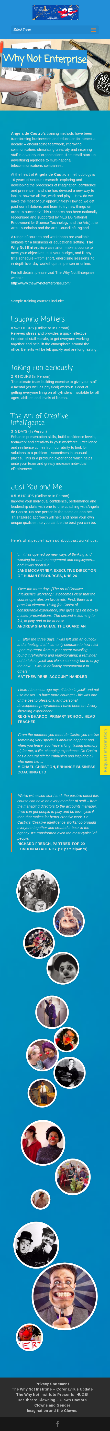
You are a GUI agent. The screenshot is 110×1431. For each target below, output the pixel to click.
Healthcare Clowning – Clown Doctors (52, 1400)
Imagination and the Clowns (52, 1411)
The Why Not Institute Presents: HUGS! (52, 1395)
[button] (105, 750)
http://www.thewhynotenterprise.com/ (41, 283)
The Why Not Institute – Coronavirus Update (52, 1389)
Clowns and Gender (52, 1405)
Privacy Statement (52, 1384)
